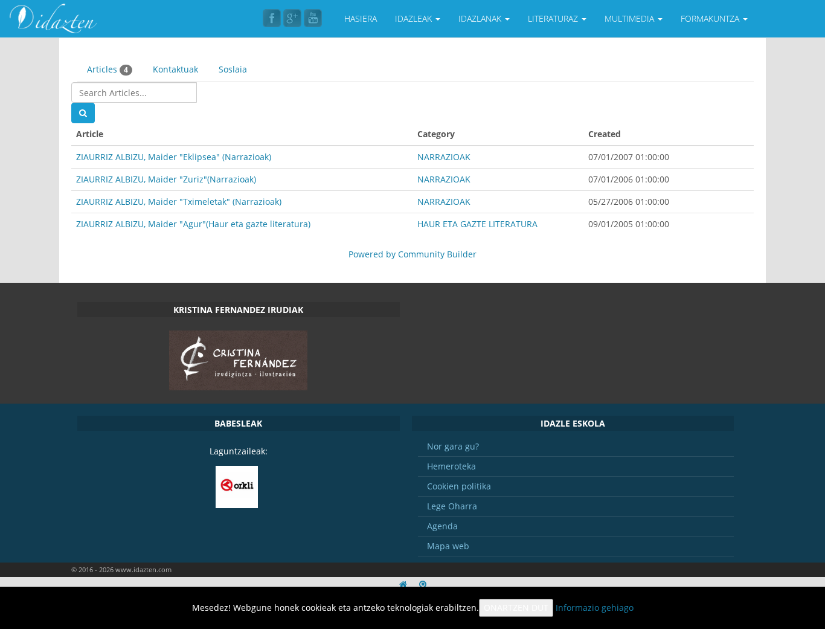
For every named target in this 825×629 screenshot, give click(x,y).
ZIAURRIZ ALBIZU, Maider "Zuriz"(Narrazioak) (166, 179)
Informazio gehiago (595, 607)
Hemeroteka (451, 466)
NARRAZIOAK (443, 157)
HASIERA (360, 18)
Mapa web (448, 546)
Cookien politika (459, 486)
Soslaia (233, 69)
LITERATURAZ (554, 18)
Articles (107, 69)
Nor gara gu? (453, 446)
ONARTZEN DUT (516, 607)
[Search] (83, 113)
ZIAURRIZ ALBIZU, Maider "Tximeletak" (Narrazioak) (178, 201)
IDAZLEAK (414, 18)
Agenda (442, 526)
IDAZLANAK (481, 18)
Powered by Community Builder (412, 254)
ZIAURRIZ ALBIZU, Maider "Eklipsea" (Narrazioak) (173, 157)
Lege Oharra (452, 506)
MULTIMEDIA (630, 18)
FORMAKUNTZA (711, 18)
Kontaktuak (175, 69)
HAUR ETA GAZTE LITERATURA (477, 224)
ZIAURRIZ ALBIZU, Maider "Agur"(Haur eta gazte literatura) (193, 224)
